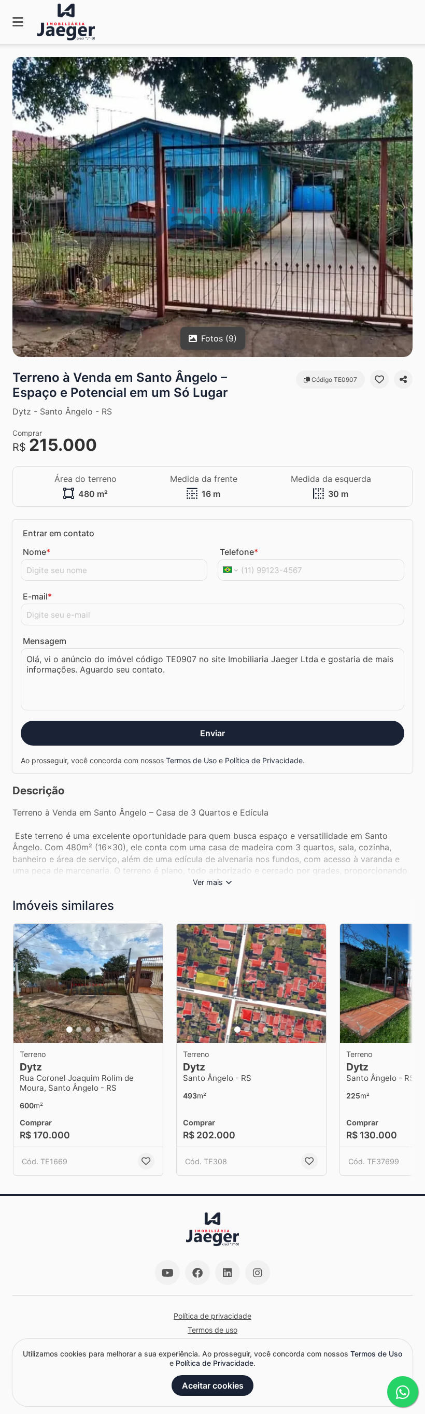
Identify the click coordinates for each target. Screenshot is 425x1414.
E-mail (37, 596)
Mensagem (44, 641)
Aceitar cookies (213, 1385)
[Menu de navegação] (17, 22)
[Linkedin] (227, 1272)
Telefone (239, 552)
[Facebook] (197, 1272)
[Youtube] (167, 1272)
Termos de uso (212, 1329)
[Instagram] (257, 1272)
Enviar (212, 733)
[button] (212, 207)
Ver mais (208, 882)
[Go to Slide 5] (106, 1029)
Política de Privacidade (264, 760)
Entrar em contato (58, 533)
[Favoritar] (379, 379)
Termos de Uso (191, 760)
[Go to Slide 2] (78, 1029)
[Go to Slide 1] (69, 1029)
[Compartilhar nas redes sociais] (403, 379)
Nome (36, 552)
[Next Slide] (404, 207)
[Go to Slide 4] (97, 1029)
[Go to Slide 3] (88, 1029)
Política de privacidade (212, 1315)
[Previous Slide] (21, 207)
